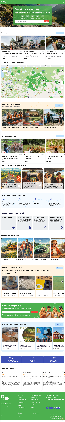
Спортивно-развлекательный (56, 65)
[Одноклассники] (59, 408)
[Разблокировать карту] (62, 71)
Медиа (32, 407)
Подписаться (34, 311)
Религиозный (43, 65)
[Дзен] (52, 408)
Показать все (59, 32)
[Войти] (63, 2)
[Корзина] (60, 2)
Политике (28, 315)
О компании (20, 397)
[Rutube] (54, 408)
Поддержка (20, 409)
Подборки (33, 404)
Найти (46, 21)
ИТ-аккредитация (21, 402)
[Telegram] (50, 408)
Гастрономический (4, 65)
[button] (58, 70)
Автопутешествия (34, 399)
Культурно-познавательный (13, 65)
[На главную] (5, 2)
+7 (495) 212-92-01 (53, 413)
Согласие (25, 314)
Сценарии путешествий (35, 402)
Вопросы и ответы (21, 407)
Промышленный (37, 65)
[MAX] (57, 408)
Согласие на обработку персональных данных (55, 399)
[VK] (47, 408)
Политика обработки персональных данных (54, 397)
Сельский (48, 65)
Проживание (33, 405)
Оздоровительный (23, 65)
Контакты (19, 400)
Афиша (32, 409)
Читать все (59, 267)
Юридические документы (51, 400)
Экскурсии (33, 400)
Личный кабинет (34, 397)
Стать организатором (22, 399)
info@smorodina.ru (53, 414)
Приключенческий (30, 65)
